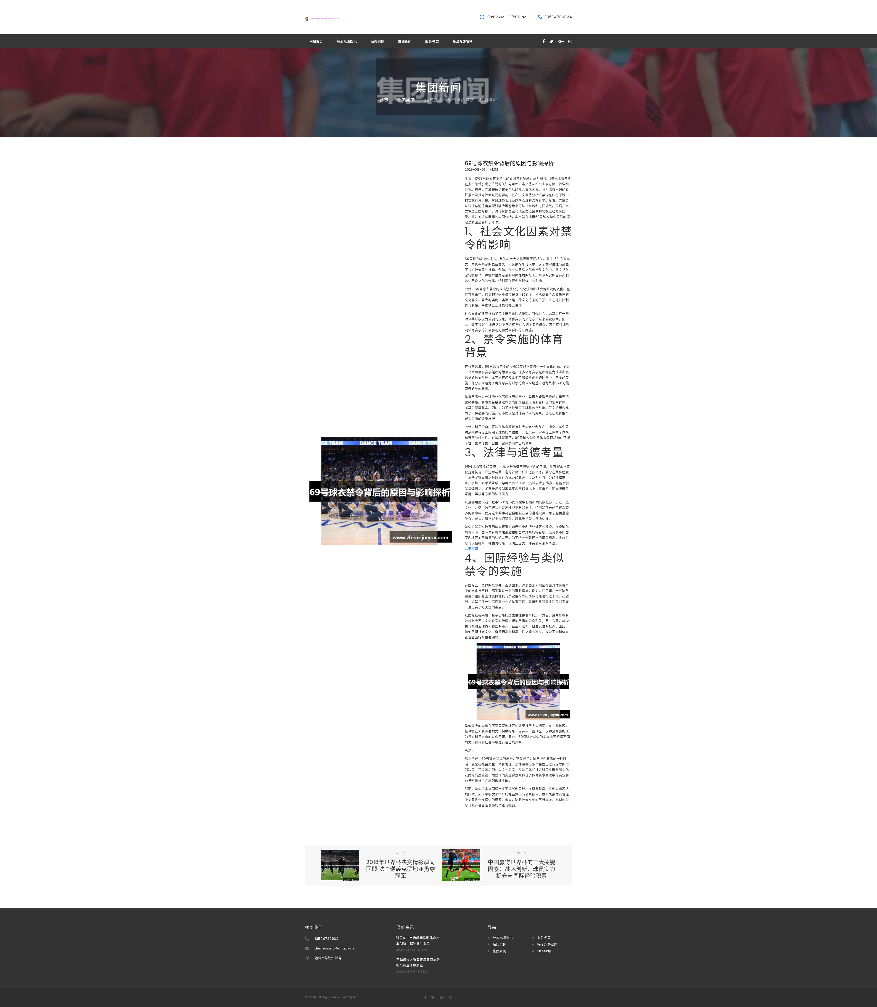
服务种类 (432, 41)
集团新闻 (405, 41)
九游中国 (352, 997)
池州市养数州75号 (328, 958)
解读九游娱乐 (347, 41)
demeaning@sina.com (334, 948)
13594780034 (558, 17)
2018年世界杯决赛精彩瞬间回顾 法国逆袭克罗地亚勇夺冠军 (400, 869)
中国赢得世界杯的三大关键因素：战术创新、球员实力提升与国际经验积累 (521, 869)
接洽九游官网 (463, 41)
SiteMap (544, 951)
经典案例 (377, 41)
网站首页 (316, 41)
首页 (384, 100)
